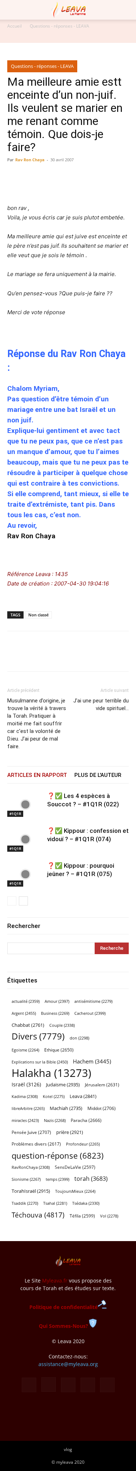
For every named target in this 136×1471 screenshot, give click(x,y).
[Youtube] (107, 1385)
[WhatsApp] (48, 656)
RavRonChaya (31, 1167)
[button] (12, 10)
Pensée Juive (31, 1132)
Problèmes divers (36, 1144)
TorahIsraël (31, 1191)
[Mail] (68, 1385)
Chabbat (28, 1025)
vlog (68, 1449)
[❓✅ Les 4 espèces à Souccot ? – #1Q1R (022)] (25, 804)
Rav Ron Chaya (30, 159)
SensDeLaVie (75, 1167)
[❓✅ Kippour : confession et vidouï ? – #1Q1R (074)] (25, 839)
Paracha (86, 1120)
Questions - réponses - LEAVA (59, 26)
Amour (57, 1001)
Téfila (82, 1216)
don (79, 1038)
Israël (26, 1084)
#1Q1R (15, 813)
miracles (25, 1120)
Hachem (92, 1061)
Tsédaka (85, 1203)
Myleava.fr (54, 1280)
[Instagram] (48, 1384)
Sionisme (26, 1179)
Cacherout (90, 1013)
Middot (101, 1108)
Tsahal (55, 1203)
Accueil (14, 26)
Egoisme (25, 1050)
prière (69, 1132)
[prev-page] (11, 900)
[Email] (64, 656)
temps (57, 1179)
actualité (26, 1001)
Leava (83, 1096)
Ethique (59, 1050)
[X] (31, 656)
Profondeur (83, 1144)
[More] (81, 656)
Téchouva (38, 1215)
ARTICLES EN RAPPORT (37, 775)
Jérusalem (102, 1085)
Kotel (54, 1096)
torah (91, 1179)
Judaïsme (63, 1084)
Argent (24, 1013)
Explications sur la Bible (40, 1062)
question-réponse (58, 1155)
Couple (62, 1025)
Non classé (38, 614)
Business (55, 1013)
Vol (109, 1216)
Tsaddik (25, 1203)
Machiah (66, 1108)
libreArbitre (28, 1108)
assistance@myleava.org (68, 1364)
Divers (38, 1036)
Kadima (25, 1096)
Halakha (51, 1073)
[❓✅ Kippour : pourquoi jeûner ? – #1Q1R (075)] (25, 874)
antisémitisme (93, 1001)
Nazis (55, 1120)
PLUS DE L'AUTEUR (97, 775)
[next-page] (23, 900)
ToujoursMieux (75, 1191)
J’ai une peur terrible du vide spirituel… (101, 704)
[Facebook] (14, 656)
